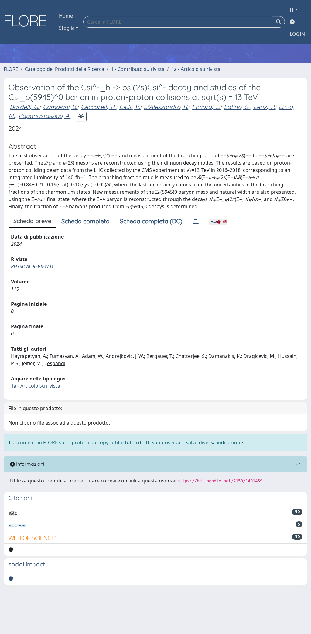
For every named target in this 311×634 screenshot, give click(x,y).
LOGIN (297, 34)
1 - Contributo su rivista (138, 69)
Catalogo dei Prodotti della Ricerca (64, 69)
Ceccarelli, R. (98, 107)
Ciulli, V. (129, 107)
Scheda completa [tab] (85, 221)
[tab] (195, 221)
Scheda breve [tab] (32, 221)
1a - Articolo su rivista (195, 69)
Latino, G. (237, 107)
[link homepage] (28, 22)
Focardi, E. (206, 107)
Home (66, 15)
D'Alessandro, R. (166, 107)
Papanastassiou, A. (44, 115)
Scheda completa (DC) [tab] (151, 221)
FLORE (11, 69)
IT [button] (292, 9)
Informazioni (29, 464)
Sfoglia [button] (67, 28)
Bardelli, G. (24, 107)
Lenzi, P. (264, 107)
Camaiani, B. (60, 107)
